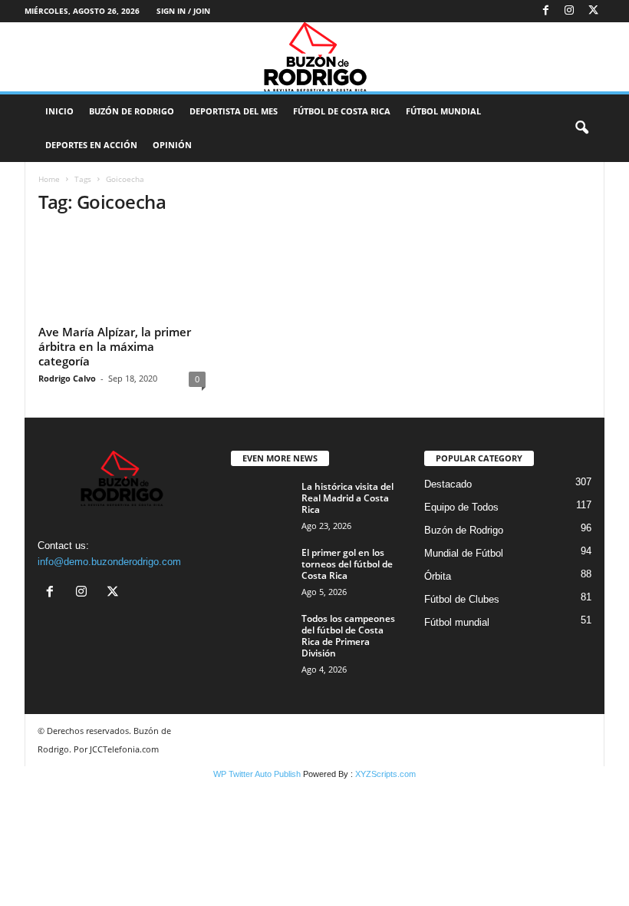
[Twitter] (593, 11)
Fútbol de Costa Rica (341, 111)
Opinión (172, 144)
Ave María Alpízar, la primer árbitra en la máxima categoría (114, 346)
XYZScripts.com (385, 774)
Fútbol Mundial (443, 111)
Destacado (448, 484)
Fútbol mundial (456, 622)
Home (49, 179)
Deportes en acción (91, 144)
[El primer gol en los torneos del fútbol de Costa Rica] (261, 570)
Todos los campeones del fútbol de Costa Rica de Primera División (348, 636)
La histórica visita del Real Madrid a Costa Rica (347, 498)
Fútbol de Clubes (461, 599)
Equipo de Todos (461, 507)
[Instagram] (569, 11)
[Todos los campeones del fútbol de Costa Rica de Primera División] (261, 636)
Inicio (59, 111)
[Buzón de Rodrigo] (314, 56)
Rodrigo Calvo (67, 378)
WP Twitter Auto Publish (257, 774)
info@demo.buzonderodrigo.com (109, 561)
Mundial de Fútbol (463, 553)
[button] (581, 128)
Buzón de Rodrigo (131, 111)
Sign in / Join (183, 10)
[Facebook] (545, 11)
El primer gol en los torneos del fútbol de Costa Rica (347, 564)
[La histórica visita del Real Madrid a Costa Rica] (261, 504)
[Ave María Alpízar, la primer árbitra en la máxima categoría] (122, 274)
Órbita (437, 576)
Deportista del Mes (233, 111)
